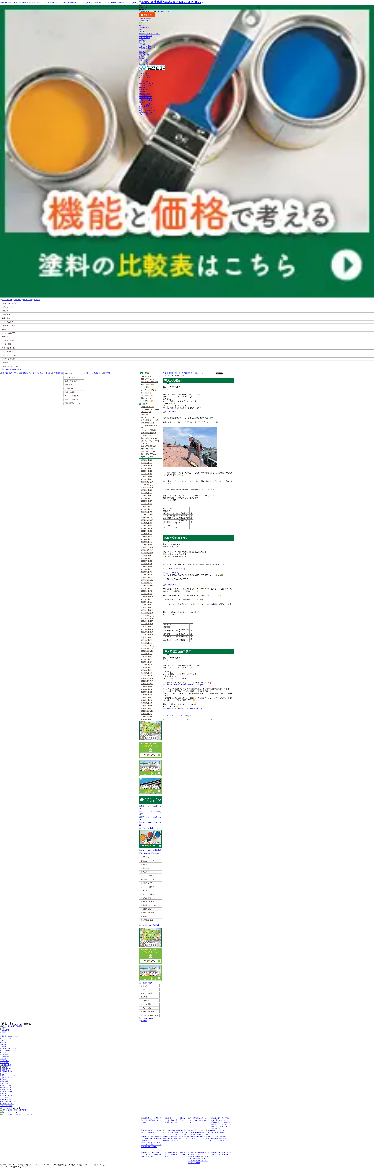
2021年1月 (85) (146, 643)
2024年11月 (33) (147, 517)
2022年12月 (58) (147, 580)
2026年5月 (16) (146, 468)
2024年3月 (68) (146, 539)
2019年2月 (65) (146, 706)
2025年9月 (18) (146, 490)
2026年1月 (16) (146, 479)
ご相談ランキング (145, 85)
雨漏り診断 (143, 89)
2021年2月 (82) (146, 640)
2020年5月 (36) (146, 665)
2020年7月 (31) (146, 659)
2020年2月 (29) (146, 673)
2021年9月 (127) (147, 621)
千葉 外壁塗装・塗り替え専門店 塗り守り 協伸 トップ (183, 373)
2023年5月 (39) (146, 566)
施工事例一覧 (144, 54)
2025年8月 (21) (146, 493)
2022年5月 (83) (146, 599)
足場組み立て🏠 (147, 395)
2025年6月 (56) (146, 498)
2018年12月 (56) (147, 711)
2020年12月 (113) (147, 646)
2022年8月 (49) (146, 591)
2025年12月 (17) (147, 482)
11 (183, 716)
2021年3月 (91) (146, 637)
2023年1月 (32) (146, 577)
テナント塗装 (144, 60)
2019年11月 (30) (147, 681)
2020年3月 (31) (146, 670)
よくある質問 (144, 106)
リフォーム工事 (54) (148, 430)
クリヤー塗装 (144, 62)
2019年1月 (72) (146, 708)
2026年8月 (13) (146, 460)
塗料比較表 (143, 92)
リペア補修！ (146, 387)
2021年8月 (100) (147, 624)
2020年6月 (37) (146, 662)
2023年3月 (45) (146, 572)
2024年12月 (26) (147, 515)
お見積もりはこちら (146, 112)
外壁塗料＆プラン (145, 96)
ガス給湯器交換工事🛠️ (149, 382)
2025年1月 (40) (146, 512)
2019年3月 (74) (146, 703)
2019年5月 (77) (146, 697)
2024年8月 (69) (146, 526)
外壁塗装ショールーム (147, 83)
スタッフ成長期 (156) (149, 446)
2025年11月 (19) (147, 485)
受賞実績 (142, 40)
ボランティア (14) (148, 417)
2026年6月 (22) (146, 466)
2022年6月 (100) (147, 596)
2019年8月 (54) (146, 689)
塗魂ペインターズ (145, 108)
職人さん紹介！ (147, 376)
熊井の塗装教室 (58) (148, 433)
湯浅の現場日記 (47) (148, 451)
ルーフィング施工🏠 (149, 390)
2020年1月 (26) (146, 676)
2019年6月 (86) (146, 695)
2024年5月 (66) (146, 534)
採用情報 (142, 42)
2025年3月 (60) (146, 506)
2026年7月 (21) (146, 463)
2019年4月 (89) (146, 700)
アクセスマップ (144, 32)
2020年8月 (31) (146, 656)
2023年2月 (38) (146, 575)
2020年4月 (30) (146, 667)
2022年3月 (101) (147, 605)
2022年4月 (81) (146, 602)
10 (181, 716)
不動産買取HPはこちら (147, 48)
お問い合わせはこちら (147, 110)
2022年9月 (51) (146, 588)
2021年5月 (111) (147, 632)
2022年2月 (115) (147, 607)
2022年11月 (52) (147, 583)
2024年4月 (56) (146, 536)
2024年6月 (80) (146, 531)
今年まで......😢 (147, 401)
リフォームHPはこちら (147, 46)
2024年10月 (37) (147, 520)
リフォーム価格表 (145, 100)
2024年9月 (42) (146, 523)
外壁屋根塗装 (144, 56)
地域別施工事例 (144, 64)
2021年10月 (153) (147, 618)
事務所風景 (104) (147, 423)
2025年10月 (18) (147, 487)
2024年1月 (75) (146, 545)
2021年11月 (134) (147, 616)
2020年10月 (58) (147, 651)
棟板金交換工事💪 (148, 384)
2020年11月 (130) (147, 648)
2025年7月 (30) (146, 496)
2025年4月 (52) (146, 504)
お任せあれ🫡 (146, 393)
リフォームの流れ (145, 104)
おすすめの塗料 (144, 94)
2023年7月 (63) (146, 561)
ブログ (166, 375)
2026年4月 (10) (146, 471)
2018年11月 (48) (147, 714)
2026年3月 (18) (146, 474)
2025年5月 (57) (146, 501)
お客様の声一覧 (144, 75)
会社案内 (142, 25)
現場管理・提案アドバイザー (149, 34)
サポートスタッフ (145, 36)
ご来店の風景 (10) (148, 436)
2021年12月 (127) (147, 613)
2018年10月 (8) (146, 716)
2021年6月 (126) (147, 629)
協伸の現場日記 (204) (149, 438)
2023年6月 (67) (146, 564)
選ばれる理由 (144, 27)
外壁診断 (142, 87)
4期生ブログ (174, 546)
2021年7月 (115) (147, 626)
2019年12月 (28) (147, 678)
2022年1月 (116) (147, 610)
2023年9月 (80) (146, 556)
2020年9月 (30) (146, 654)
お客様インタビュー (146, 78)
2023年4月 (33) (146, 569)
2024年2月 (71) (146, 542)
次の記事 (188, 716)
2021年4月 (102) (147, 635)
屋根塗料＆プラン (145, 98)
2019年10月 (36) (147, 684)
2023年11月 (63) (147, 550)
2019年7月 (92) (146, 692)
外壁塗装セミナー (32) (149, 420)
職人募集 (142, 44)
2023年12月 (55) (147, 547)
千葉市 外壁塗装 (145, 114)
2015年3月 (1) (146, 719)
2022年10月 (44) (147, 586)
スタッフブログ (144, 38)
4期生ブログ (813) (148, 407)
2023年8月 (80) (146, 558)
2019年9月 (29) (146, 686)
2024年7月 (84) (146, 528)
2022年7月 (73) (146, 594)
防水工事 (142, 58)
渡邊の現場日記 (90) (148, 454)
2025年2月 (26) (146, 509)
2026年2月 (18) (146, 476)
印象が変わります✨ (149, 379)
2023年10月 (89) (147, 553)
